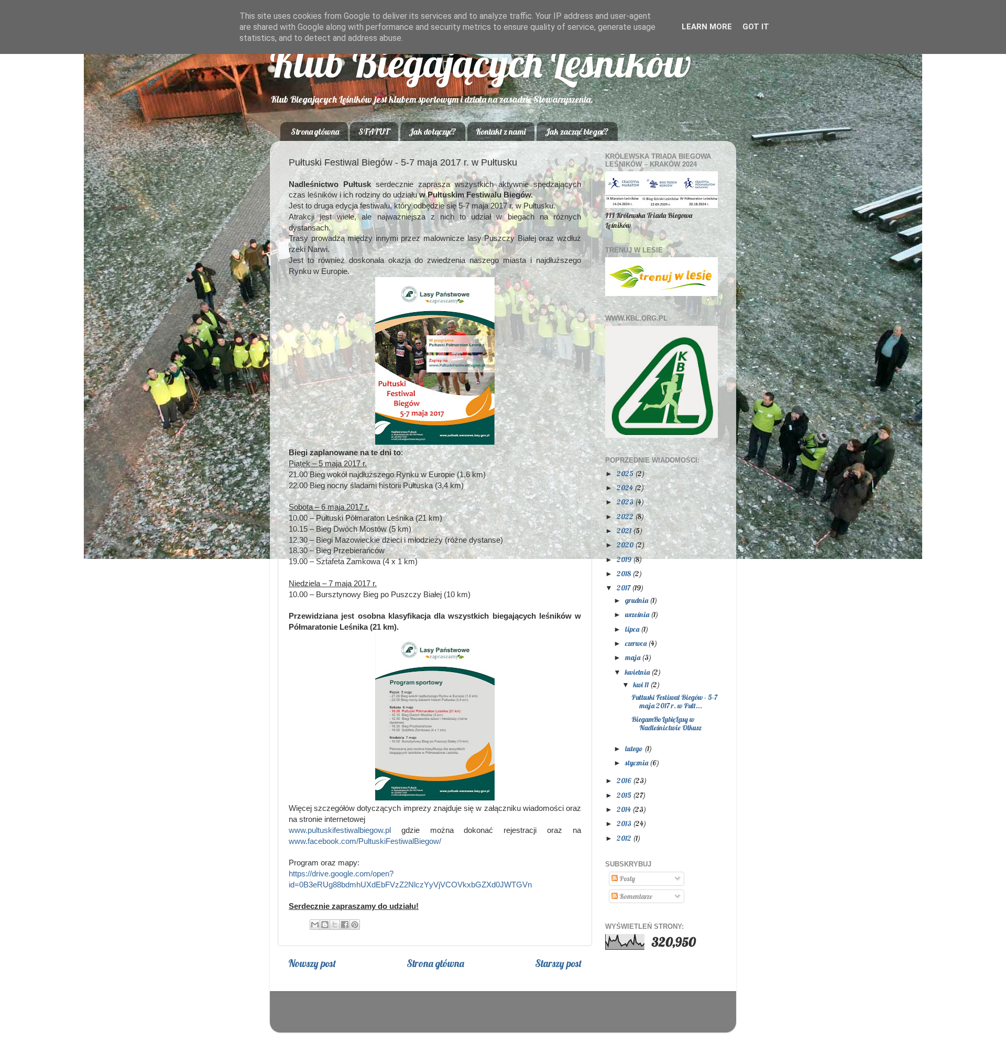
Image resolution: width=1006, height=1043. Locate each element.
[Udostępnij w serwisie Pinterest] (354, 924)
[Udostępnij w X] (335, 924)
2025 (626, 473)
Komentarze (635, 896)
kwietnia (638, 671)
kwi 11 (641, 684)
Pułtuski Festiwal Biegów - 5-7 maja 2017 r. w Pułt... (674, 701)
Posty (626, 878)
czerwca (636, 643)
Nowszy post (312, 963)
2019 (625, 559)
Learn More (707, 26)
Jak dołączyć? (432, 131)
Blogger (568, 1016)
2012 (625, 837)
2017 (624, 587)
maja (633, 657)
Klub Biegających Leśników (480, 62)
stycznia (637, 762)
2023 (626, 501)
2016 (625, 780)
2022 (626, 516)
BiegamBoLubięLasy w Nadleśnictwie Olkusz (666, 723)
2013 (625, 823)
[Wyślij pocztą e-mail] (315, 924)
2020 (626, 544)
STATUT (373, 131)
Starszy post (558, 963)
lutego (634, 748)
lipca (633, 628)
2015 (625, 795)
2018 (624, 573)
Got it (755, 26)
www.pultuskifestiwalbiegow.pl (340, 830)
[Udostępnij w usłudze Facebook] (345, 924)
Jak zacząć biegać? (577, 131)
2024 (626, 487)
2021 (625, 530)
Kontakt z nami (501, 131)
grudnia (637, 600)
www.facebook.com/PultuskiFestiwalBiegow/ (365, 841)
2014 (624, 809)
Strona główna (315, 131)
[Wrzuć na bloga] (325, 924)
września (638, 614)
